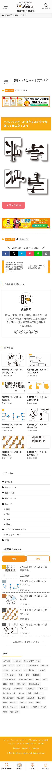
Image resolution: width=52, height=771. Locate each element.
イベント (20, 666)
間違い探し (14, 712)
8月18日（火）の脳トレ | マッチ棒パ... (33, 583)
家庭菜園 (36, 675)
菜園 (5, 703)
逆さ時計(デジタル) (38, 707)
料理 (38, 679)
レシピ (42, 670)
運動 (8, 514)
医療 (8, 509)
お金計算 (17, 661)
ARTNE (33, 743)
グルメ (5, 670)
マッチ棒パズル (30, 670)
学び (27, 675)
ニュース (8, 504)
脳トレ (21, 693)
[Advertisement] (26, 50)
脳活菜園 (30, 698)
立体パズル (42, 689)
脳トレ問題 (9, 90)
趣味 (38, 703)
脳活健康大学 (8, 698)
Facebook (16, 748)
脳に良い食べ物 (9, 693)
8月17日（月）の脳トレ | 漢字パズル (33, 626)
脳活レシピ (38, 693)
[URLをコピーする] (46, 253)
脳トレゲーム (10, 498)
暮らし (9, 524)
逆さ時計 (24, 707)
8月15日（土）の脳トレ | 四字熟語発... (33, 569)
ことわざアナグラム (32, 661)
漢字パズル (24, 239)
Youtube (25, 748)
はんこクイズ (8, 666)
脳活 (29, 693)
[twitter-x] (26, 332)
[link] (16, 332)
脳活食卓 (41, 698)
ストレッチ (16, 670)
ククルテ (44, 666)
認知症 (23, 703)
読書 (31, 703)
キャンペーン (10, 487)
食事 (8, 519)
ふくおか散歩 (43, 740)
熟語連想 (6, 689)
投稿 (7, 540)
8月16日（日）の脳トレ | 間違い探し (33, 612)
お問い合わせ (32, 740)
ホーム (6, 740)
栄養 (12, 684)
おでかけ (6, 661)
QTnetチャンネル (13, 535)
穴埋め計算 (18, 689)
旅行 (45, 679)
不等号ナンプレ (9, 675)
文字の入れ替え (9, 679)
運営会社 (40, 743)
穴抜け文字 (30, 689)
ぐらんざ (11, 743)
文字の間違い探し (26, 679)
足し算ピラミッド (10, 707)
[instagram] (31, 332)
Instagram (35, 748)
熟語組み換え (34, 684)
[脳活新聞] (26, 4)
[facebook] (21, 332)
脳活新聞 (26, 309)
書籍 (5, 684)
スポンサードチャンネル (15, 529)
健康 (20, 675)
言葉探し (13, 703)
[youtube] (36, 332)
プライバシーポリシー (18, 740)
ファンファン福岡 (22, 743)
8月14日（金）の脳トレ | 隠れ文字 (33, 597)
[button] (5, 6)
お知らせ (8, 482)
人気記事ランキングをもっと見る (27, 642)
